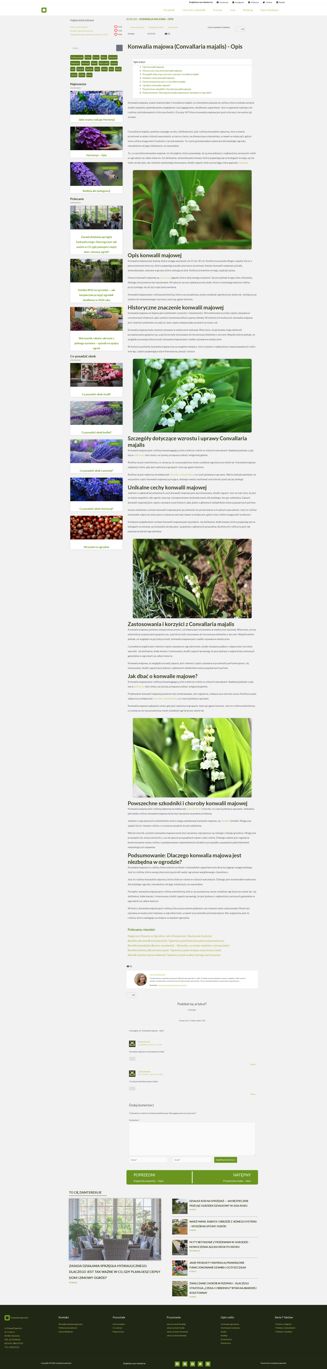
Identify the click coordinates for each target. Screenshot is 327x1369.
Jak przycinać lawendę (176, 1335)
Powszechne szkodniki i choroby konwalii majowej (166, 89)
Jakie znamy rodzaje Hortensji (96, 119)
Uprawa (114, 63)
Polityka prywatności (68, 1328)
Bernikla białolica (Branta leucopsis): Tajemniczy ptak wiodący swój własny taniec (174, 950)
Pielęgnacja (75, 63)
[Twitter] (200, 1363)
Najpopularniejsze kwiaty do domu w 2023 (89, 34)
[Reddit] (207, 1363)
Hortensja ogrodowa (230, 1324)
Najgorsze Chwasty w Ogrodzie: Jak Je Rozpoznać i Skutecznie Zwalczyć (170, 936)
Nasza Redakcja (66, 1331)
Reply (252, 1064)
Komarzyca (226, 1343)
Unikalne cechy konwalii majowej (158, 78)
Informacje (194, 1251)
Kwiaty (118, 69)
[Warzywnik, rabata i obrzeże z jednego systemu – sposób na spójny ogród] (180, 1226)
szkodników (194, 808)
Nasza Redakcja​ (269, 10)
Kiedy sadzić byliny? (79, 27)
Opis (73, 69)
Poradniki (169, 10)
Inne (232, 10)
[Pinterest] (192, 1363)
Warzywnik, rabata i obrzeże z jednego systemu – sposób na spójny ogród (96, 343)
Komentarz (134, 1120)
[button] (250, 62)
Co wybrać (117, 1328)
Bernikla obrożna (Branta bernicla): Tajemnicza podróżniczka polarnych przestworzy (176, 940)
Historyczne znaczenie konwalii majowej (162, 70)
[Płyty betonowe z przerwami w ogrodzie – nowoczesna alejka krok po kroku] (180, 1247)
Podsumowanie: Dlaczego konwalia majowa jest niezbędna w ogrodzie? (177, 92)
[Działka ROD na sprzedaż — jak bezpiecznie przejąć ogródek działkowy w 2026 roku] (180, 1206)
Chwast (74, 75)
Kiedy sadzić (104, 63)
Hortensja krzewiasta (230, 1328)
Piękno (94, 63)
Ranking (248, 10)
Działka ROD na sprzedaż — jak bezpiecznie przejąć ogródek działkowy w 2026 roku (96, 295)
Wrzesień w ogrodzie (96, 547)
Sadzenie (89, 69)
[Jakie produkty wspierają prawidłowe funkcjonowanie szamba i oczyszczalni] (180, 1268)
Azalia (223, 1331)
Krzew (89, 75)
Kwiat (97, 69)
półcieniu (139, 455)
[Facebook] (177, 1363)
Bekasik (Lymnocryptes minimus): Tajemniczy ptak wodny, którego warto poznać (174, 954)
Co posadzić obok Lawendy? (96, 470)
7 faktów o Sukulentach (285, 1328)
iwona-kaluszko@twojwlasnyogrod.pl (172, 985)
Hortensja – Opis (96, 155)
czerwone (165, 277)
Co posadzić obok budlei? (96, 432)
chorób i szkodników (182, 474)
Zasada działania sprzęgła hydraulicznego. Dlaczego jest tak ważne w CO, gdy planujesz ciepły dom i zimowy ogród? (114, 1272)
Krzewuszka (226, 1339)
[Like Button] (238, 29)
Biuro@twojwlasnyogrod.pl (71, 1324)
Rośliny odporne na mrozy (81, 31)
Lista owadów (119, 1324)
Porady (96, 57)
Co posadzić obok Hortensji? (96, 508)
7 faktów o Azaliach (283, 1331)
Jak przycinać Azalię (175, 1328)
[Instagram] (184, 1363)
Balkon (103, 57)
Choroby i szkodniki (194, 10)
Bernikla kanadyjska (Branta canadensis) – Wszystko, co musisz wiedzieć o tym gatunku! (179, 945)
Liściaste (80, 69)
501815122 (14, 1347)
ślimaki (225, 820)
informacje (113, 57)
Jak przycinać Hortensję (177, 1331)
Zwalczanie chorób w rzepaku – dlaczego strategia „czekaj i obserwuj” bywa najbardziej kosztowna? (222, 1288)
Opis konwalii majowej (153, 67)
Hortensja (85, 63)
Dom (111, 69)
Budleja (224, 1335)
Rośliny (88, 57)
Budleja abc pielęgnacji (96, 190)
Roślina (82, 75)
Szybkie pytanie (77, 57)
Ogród (104, 69)
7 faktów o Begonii (283, 1324)
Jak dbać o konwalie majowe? (156, 85)
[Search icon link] (285, 10)
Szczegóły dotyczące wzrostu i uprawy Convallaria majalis (170, 74)
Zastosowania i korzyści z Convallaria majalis (163, 81)
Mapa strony (118, 1331)
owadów (243, 162)
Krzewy (217, 10)
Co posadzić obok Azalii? (96, 394)
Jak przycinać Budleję (176, 1324)
